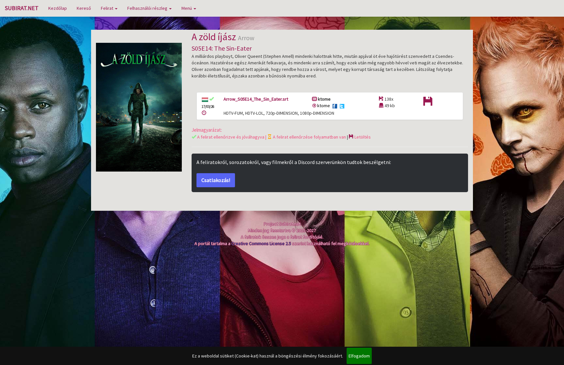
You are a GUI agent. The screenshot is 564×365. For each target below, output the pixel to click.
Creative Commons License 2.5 (261, 243)
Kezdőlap (57, 8)
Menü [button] (187, 8)
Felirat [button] (107, 8)
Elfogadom (359, 356)
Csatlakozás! (215, 180)
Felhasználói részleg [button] (147, 8)
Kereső (84, 8)
